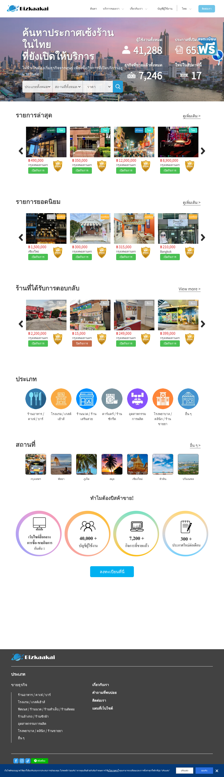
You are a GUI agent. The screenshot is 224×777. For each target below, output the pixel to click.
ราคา (91, 86)
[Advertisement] (112, 614)
